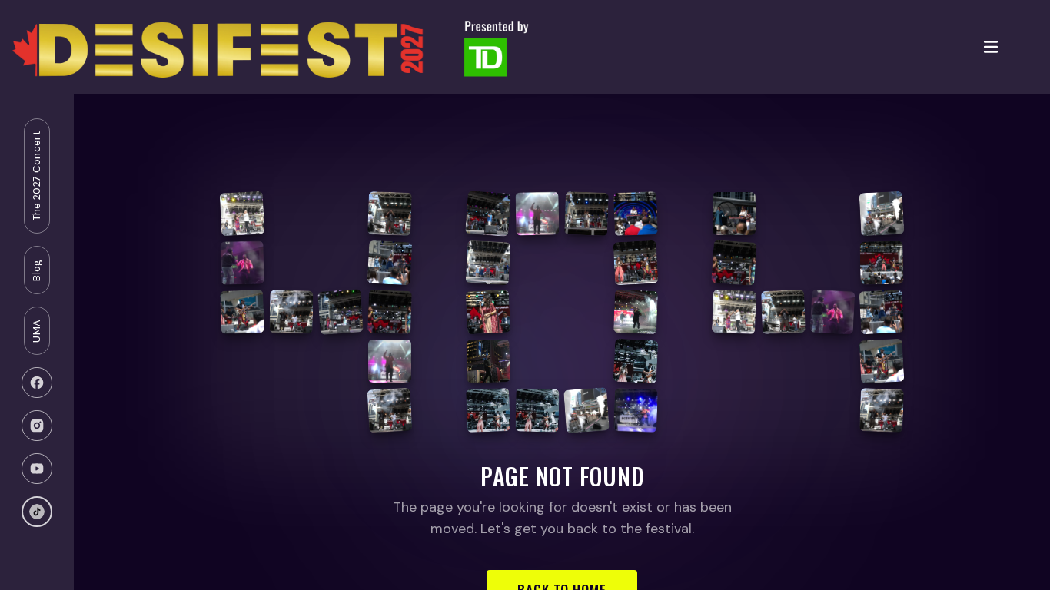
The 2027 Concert (36, 175)
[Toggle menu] (991, 47)
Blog (36, 269)
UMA (36, 331)
